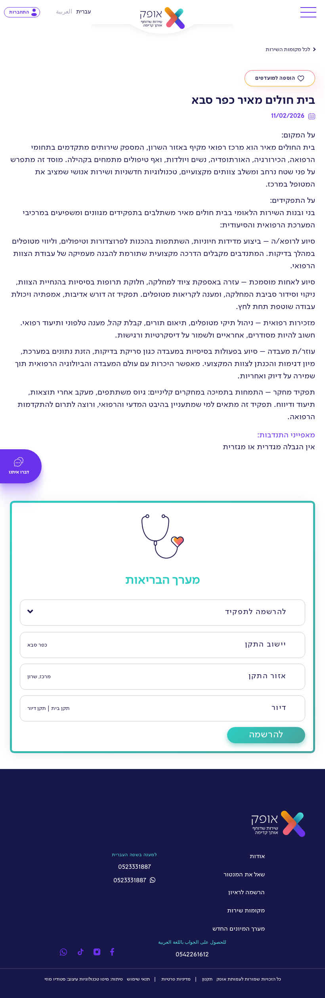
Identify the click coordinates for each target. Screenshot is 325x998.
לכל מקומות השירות (288, 49)
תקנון (206, 979)
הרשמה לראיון (246, 892)
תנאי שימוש (138, 979)
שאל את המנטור (244, 875)
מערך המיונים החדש (238, 929)
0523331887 (130, 881)
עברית (83, 12)
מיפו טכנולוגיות (94, 979)
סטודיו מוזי (54, 979)
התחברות (19, 12)
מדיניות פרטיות (175, 979)
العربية (64, 12)
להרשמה (266, 735)
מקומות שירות (246, 911)
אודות (257, 856)
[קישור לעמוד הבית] (163, 18)
